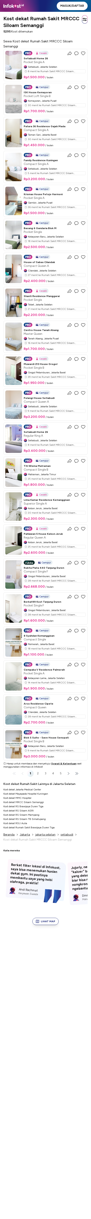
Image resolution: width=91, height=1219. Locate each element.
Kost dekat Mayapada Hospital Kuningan (25, 793)
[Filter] (85, 19)
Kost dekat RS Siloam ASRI (18, 810)
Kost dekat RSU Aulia (15, 823)
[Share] (69, 53)
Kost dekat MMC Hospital (17, 797)
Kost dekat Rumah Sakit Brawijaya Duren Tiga (29, 827)
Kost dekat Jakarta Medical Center (22, 789)
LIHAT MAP (48, 921)
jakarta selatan (45, 834)
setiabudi (67, 834)
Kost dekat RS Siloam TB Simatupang (24, 819)
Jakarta (25, 834)
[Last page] (76, 773)
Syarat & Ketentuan (63, 763)
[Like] (83, 53)
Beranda (9, 834)
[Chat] (76, 53)
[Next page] (68, 773)
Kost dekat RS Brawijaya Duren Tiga (23, 806)
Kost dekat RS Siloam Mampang (21, 814)
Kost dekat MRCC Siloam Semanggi (23, 802)
